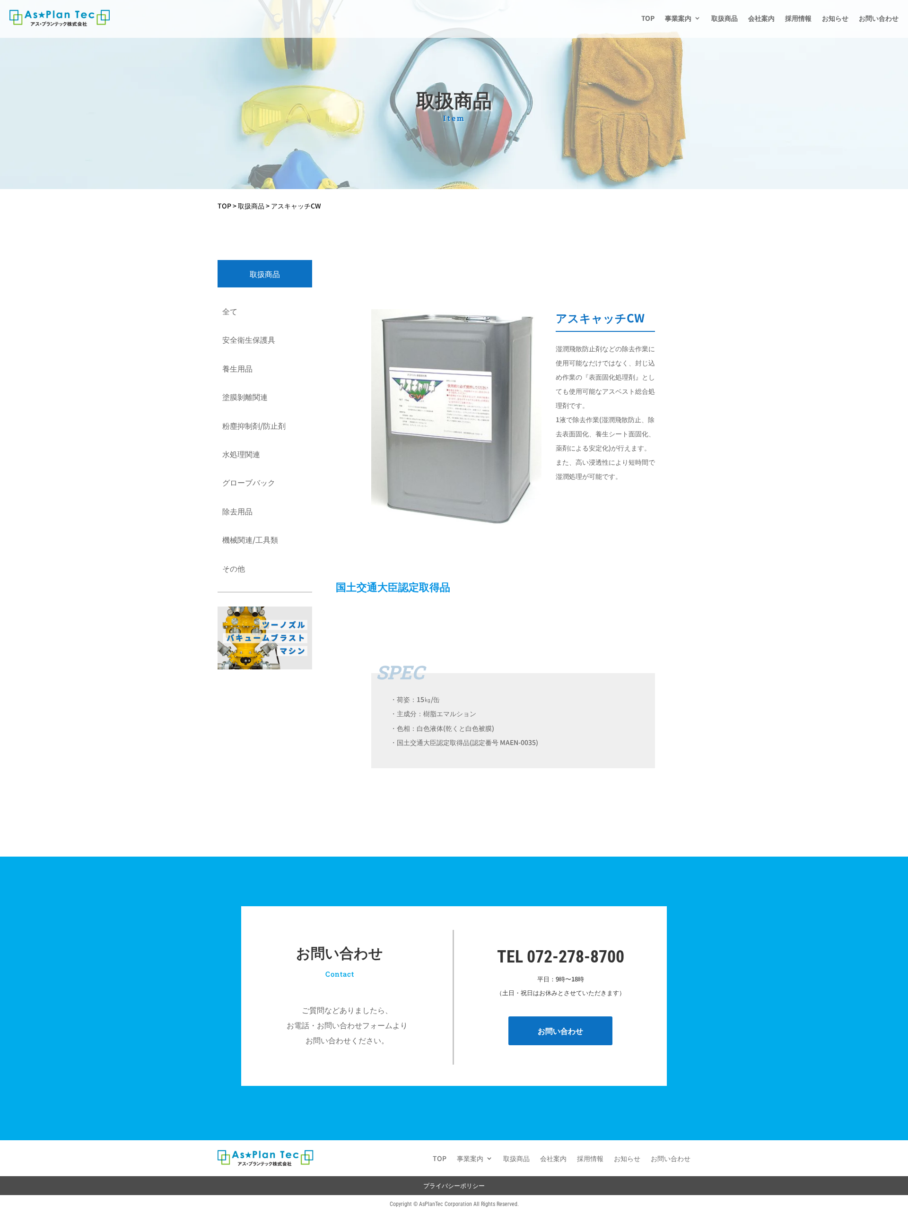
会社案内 (761, 18)
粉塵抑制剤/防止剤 (254, 425)
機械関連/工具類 (250, 539)
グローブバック (248, 482)
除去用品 (237, 511)
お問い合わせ (879, 18)
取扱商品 (724, 18)
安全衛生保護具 (248, 339)
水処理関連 (241, 454)
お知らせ (835, 18)
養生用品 (237, 368)
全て (229, 311)
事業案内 (678, 18)
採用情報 (798, 18)
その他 (233, 568)
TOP (648, 18)
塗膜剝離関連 (245, 396)
